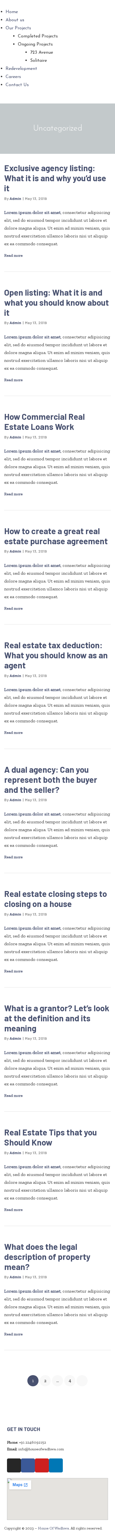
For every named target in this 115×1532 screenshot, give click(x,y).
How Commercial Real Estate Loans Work (44, 421)
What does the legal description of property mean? (47, 1256)
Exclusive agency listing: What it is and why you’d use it (55, 178)
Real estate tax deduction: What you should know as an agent (56, 655)
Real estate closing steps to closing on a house (55, 898)
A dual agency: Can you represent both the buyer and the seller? (50, 779)
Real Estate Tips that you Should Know (50, 1137)
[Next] (82, 1380)
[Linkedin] (56, 1465)
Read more (13, 255)
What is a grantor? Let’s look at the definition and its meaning (56, 1018)
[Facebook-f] (28, 1465)
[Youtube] (42, 1465)
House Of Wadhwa (53, 1528)
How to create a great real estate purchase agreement (56, 536)
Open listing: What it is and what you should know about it (56, 302)
